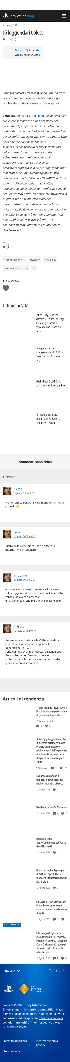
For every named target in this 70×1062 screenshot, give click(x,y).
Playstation (34, 259)
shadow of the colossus (16, 268)
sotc (34, 268)
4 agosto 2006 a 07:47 (24, 630)
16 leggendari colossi (14, 259)
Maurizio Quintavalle (27, 50)
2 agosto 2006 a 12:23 (24, 579)
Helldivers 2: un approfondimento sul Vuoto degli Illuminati (51, 842)
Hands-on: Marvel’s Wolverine (51, 807)
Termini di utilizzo (15, 1041)
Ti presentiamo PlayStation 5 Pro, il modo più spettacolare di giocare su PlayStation (51, 711)
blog (41, 116)
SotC (51, 93)
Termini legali (12, 1051)
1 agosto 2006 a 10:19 (23, 493)
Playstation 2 (50, 259)
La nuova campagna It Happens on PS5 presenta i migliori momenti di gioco (50, 779)
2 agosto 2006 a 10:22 (24, 536)
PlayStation (22, 16)
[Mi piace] (47, 726)
